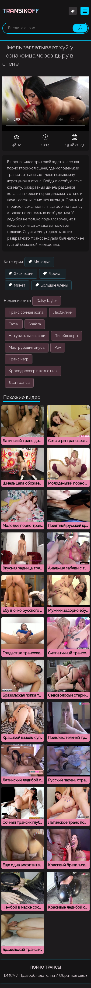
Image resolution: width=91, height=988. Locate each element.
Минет (19, 285)
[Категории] (84, 11)
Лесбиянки (62, 312)
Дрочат (55, 273)
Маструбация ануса (27, 347)
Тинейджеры (66, 336)
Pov (57, 347)
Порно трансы (45, 967)
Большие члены (54, 285)
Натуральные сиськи (27, 336)
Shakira (34, 324)
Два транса (19, 382)
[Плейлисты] (73, 11)
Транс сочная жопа (26, 312)
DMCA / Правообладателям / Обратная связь (45, 975)
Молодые (41, 262)
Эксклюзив (23, 273)
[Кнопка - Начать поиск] (80, 28)
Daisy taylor (46, 300)
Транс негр (18, 359)
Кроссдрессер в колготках (33, 371)
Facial (14, 324)
